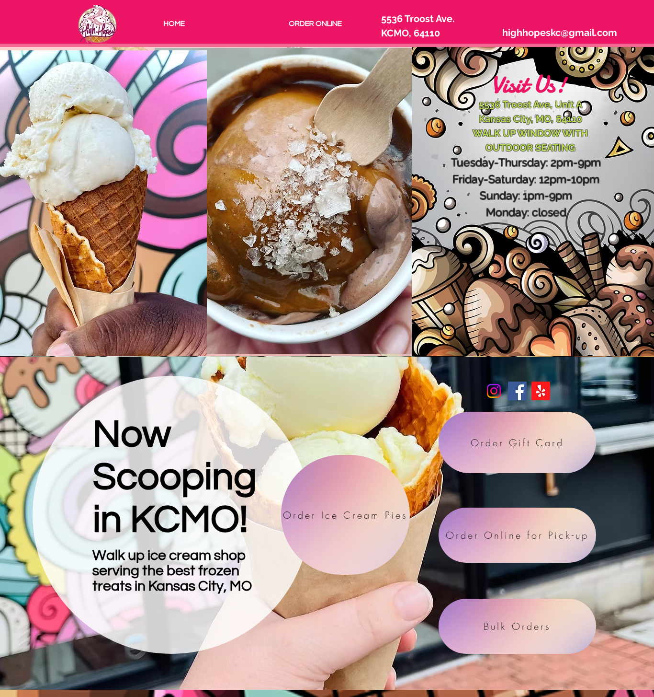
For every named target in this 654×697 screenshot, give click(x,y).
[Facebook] (517, 391)
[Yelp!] (540, 391)
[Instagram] (494, 391)
